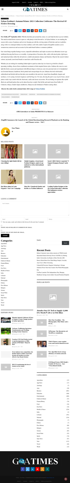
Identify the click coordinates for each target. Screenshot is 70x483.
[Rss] (42, 469)
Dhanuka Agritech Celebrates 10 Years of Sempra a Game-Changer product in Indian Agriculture (22, 319)
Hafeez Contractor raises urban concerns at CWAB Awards (52, 253)
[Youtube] (37, 469)
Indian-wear (24, 94)
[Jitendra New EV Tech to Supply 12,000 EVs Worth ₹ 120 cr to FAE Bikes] (53, 297)
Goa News (3, 268)
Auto (2, 251)
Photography (4, 280)
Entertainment (4, 258)
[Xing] (47, 469)
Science (3, 290)
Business (3, 253)
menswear (32, 94)
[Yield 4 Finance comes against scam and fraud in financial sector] (42, 344)
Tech (2, 300)
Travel (2, 302)
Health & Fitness (5, 270)
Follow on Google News (50, 2)
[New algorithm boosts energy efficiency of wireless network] (42, 354)
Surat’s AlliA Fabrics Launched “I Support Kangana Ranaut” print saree (58, 163)
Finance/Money (5, 263)
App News (3, 246)
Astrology (3, 248)
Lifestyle (3, 275)
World (2, 305)
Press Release (4, 285)
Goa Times (4, 26)
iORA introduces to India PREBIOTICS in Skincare (35, 111)
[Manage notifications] (65, 479)
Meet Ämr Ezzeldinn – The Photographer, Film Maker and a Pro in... (58, 321)
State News (4, 297)
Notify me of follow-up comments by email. (16, 227)
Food (2, 265)
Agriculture (4, 243)
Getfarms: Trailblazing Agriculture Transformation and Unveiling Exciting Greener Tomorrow (21, 330)
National (3, 278)
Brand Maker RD (50, 477)
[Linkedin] (33, 469)
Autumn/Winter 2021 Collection (10, 94)
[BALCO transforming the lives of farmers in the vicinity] (6, 367)
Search (39, 240)
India (2, 273)
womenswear (15, 97)
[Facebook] (23, 469)
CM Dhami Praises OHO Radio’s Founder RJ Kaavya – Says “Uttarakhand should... (58, 363)
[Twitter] (28, 469)
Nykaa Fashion (5, 97)
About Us (24, 2)
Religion (3, 288)
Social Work (4, 293)
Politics (3, 283)
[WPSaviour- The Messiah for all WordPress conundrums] (42, 333)
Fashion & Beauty (4, 18)
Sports (2, 295)
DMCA (41, 2)
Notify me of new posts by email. (13, 232)
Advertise (30, 2)
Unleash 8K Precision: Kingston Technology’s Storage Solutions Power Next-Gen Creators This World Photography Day (52, 267)
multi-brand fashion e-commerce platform (48, 94)
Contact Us (36, 2)
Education (3, 256)
